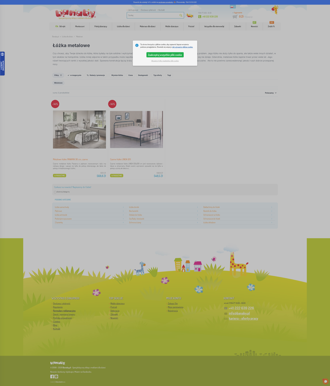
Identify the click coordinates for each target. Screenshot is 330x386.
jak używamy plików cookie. (182, 47)
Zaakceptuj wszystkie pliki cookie (165, 54)
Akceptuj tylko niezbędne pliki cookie (165, 61)
